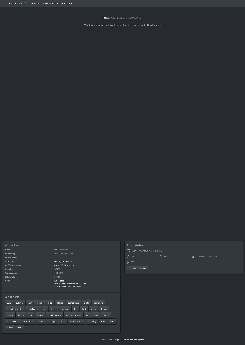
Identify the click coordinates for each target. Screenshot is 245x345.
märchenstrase (54, 315)
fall (45, 309)
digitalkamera (33, 309)
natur (95, 315)
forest (54, 309)
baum (30, 303)
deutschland (73, 303)
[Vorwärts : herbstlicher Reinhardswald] (131, 11)
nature (106, 315)
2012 (9, 303)
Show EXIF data (138, 268)
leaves (40, 315)
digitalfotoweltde (14, 309)
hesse (104, 309)
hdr (75, 309)
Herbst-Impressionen (79, 284)
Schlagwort (17, 3)
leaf (30, 315)
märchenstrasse (73, 315)
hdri (84, 309)
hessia (21, 315)
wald (20, 327)
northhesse (33, 3)
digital (86, 303)
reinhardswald (76, 321)
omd (63, 321)
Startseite (7, 3)
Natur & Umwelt (60, 284)
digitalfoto (98, 303)
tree (103, 321)
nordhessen (12, 321)
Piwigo (116, 339)
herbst (93, 309)
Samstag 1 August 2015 (63, 261)
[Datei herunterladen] (238, 3)
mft (87, 315)
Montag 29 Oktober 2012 (64, 265)
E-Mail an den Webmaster (132, 339)
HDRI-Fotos (58, 281)
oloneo (41, 321)
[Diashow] (232, 3)
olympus (53, 321)
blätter (60, 303)
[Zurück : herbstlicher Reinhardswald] (114, 11)
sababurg (92, 321)
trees (112, 321)
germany (65, 309)
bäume (40, 303)
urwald (10, 327)
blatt (50, 303)
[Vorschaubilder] (122, 11)
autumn (19, 303)
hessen (10, 315)
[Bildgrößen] (225, 3)
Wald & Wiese (75, 286)
